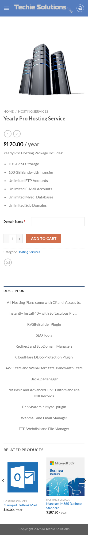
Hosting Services (33, 111)
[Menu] (6, 8)
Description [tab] (14, 291)
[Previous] (3, 490)
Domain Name (14, 221)
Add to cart (44, 238)
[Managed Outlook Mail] (23, 477)
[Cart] (80, 8)
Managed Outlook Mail (20, 505)
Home (9, 111)
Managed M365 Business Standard (64, 506)
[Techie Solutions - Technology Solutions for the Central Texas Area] (43, 8)
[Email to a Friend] (8, 262)
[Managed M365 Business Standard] (65, 476)
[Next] (84, 490)
